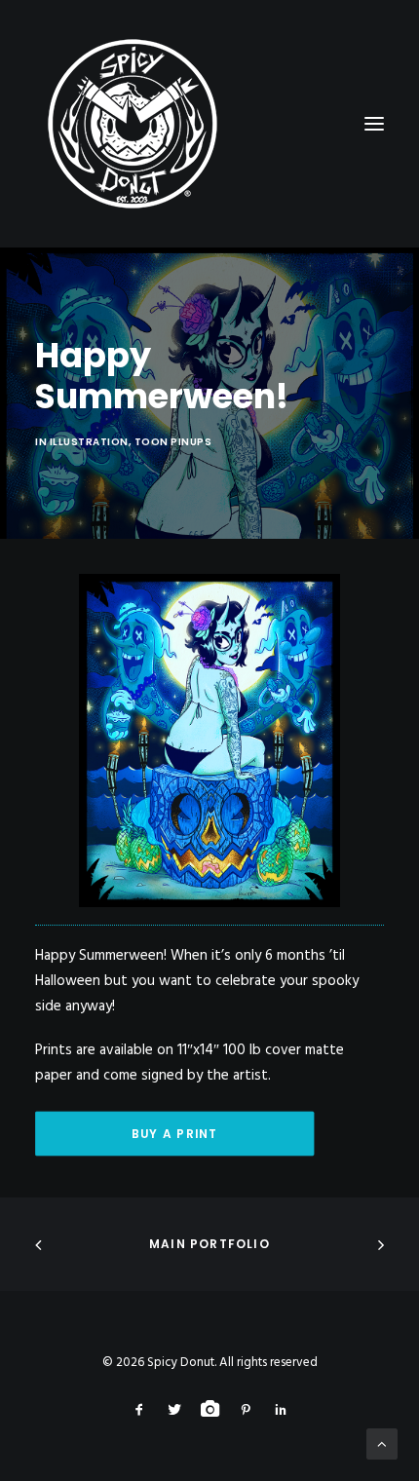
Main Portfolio (209, 1243)
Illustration (89, 442)
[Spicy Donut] (209, 123)
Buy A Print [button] (174, 1133)
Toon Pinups (173, 442)
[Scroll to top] (382, 1444)
